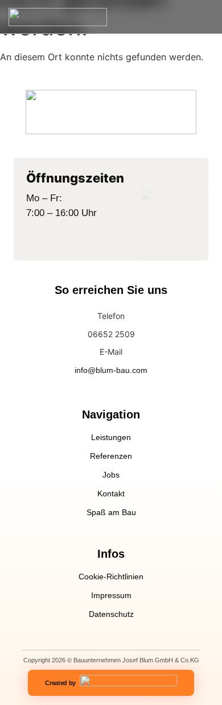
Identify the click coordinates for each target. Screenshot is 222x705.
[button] (204, 16)
